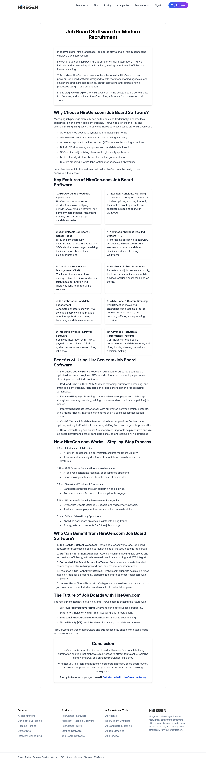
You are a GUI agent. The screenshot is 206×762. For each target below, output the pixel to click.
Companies (123, 5)
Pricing (108, 5)
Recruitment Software (74, 715)
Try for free (178, 5)
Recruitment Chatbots (117, 720)
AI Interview (112, 735)
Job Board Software (73, 735)
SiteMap (88, 757)
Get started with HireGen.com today (124, 677)
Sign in (158, 5)
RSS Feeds (99, 757)
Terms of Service (41, 757)
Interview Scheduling (30, 735)
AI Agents (111, 715)
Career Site (24, 730)
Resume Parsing (27, 725)
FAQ (62, 757)
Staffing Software (72, 730)
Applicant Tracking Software (78, 720)
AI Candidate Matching (118, 725)
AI (95, 5)
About (69, 757)
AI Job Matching (114, 730)
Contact (54, 757)
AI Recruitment (26, 715)
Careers (78, 757)
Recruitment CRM (72, 725)
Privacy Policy (24, 757)
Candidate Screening (30, 720)
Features (80, 5)
